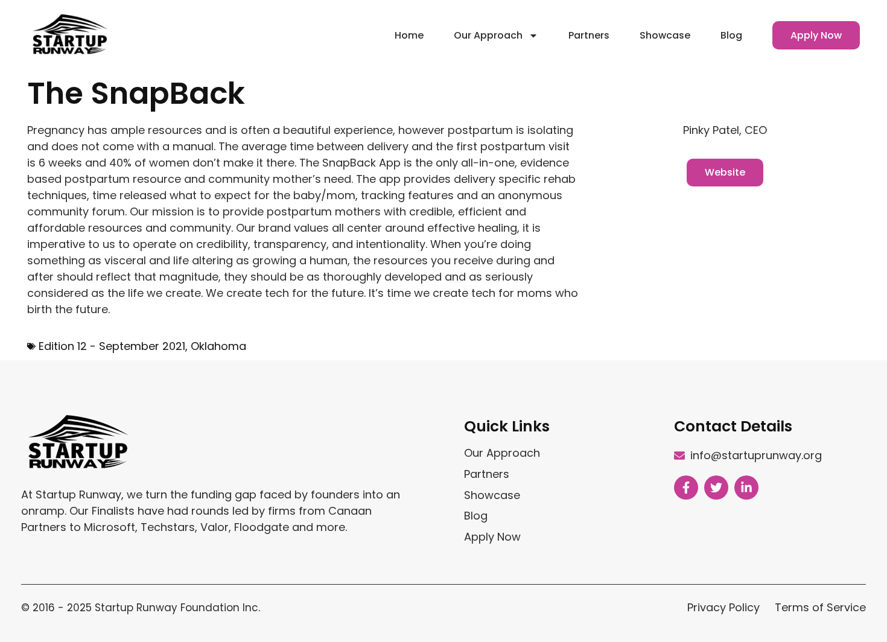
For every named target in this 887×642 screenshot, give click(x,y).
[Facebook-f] (686, 487)
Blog (731, 35)
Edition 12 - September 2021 (112, 346)
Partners (588, 35)
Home (409, 35)
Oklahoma (218, 346)
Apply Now (816, 35)
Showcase (665, 35)
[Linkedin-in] (746, 487)
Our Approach (488, 35)
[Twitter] (716, 487)
